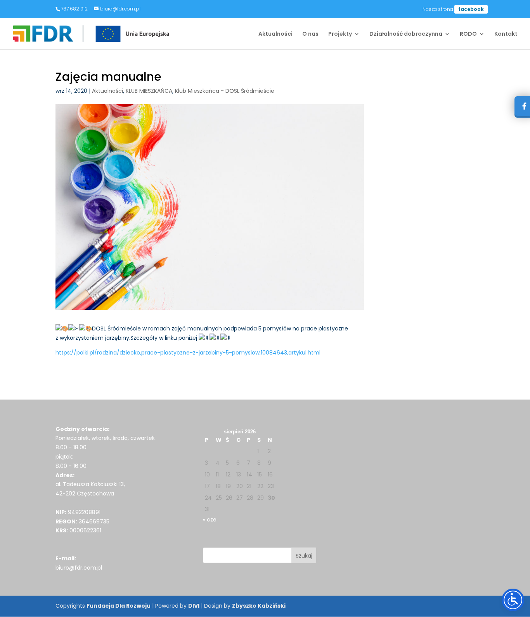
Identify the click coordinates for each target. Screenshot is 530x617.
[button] (304, 555)
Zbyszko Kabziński (259, 606)
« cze (210, 519)
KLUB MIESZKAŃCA (149, 91)
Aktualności (275, 34)
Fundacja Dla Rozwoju (119, 606)
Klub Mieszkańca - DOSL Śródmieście (224, 91)
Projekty (340, 34)
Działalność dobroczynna (405, 34)
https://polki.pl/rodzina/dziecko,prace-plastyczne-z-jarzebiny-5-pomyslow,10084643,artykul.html (187, 352)
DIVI (193, 606)
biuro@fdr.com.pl (78, 568)
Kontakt (506, 34)
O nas (310, 34)
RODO (468, 34)
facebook (471, 9)
